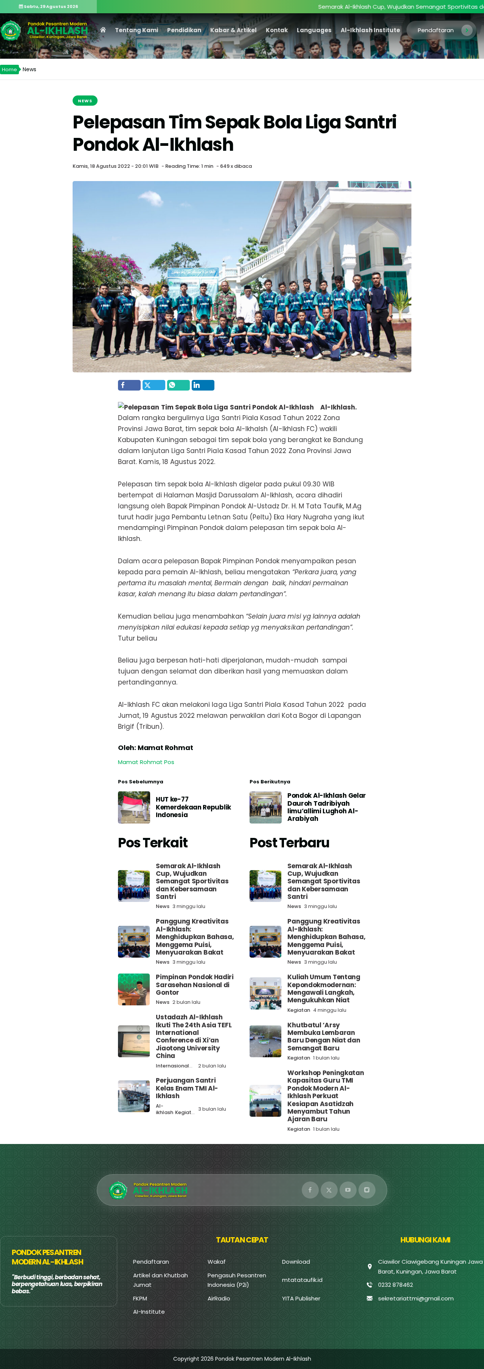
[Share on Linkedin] (203, 385)
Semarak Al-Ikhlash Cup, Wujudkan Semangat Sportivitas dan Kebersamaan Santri (192, 881)
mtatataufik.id (302, 1280)
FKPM (140, 1298)
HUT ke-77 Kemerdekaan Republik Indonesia (193, 807)
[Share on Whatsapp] (178, 385)
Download (296, 1262)
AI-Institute (149, 1312)
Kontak (277, 30)
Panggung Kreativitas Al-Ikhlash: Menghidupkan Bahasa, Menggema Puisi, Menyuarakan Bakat (195, 937)
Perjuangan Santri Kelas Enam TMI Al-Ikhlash (187, 1088)
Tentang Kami (136, 30)
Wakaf (217, 1262)
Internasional (172, 1065)
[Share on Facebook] (129, 385)
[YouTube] (348, 1190)
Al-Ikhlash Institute (370, 30)
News (85, 101)
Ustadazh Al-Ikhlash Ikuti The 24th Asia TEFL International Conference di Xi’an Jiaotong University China (193, 1036)
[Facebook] (310, 1190)
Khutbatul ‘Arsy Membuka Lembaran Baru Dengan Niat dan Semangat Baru (323, 1036)
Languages (314, 30)
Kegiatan (186, 1112)
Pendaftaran (436, 30)
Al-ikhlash (164, 1109)
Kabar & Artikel (233, 30)
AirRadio (219, 1298)
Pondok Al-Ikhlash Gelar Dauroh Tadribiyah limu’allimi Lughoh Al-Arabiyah (326, 807)
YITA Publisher (301, 1298)
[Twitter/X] (329, 1190)
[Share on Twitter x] (154, 385)
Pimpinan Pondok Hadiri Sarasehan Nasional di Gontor (194, 984)
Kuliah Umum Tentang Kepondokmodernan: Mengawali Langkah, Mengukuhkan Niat (323, 988)
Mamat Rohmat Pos (146, 762)
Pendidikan (184, 30)
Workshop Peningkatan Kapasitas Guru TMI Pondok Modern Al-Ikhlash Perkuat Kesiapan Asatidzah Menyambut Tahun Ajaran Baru (325, 1096)
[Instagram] (366, 1190)
